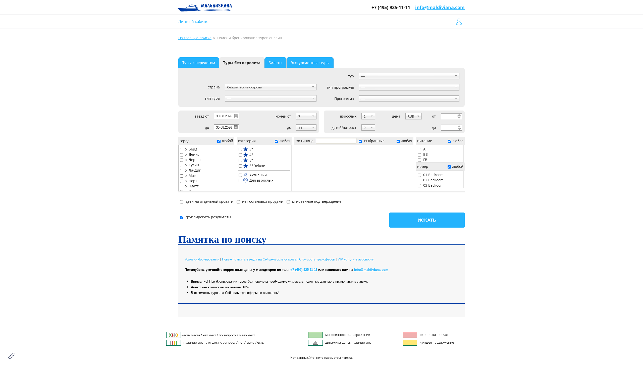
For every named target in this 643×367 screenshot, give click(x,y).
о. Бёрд (191, 149)
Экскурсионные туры (310, 62)
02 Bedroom (433, 180)
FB (424, 159)
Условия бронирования (202, 259)
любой (227, 140)
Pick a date (236, 116)
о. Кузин (192, 165)
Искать (427, 220)
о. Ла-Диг (193, 170)
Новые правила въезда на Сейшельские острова (259, 259)
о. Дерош (192, 159)
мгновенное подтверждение (316, 201)
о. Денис (192, 154)
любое (457, 140)
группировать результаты (208, 217)
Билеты (275, 62)
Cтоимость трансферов (317, 259)
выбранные (374, 140)
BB (425, 154)
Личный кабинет (194, 21)
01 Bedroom (433, 174)
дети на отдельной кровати (209, 201)
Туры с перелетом (198, 62)
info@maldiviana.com (440, 7)
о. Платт (192, 186)
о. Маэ (190, 175)
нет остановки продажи (262, 201)
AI (424, 149)
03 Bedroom (433, 185)
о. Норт (191, 180)
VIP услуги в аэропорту (356, 259)
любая (284, 140)
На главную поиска (194, 37)
